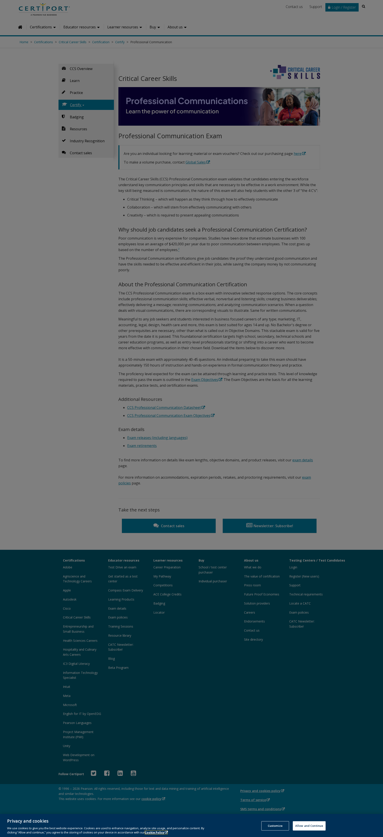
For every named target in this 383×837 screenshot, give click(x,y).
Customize (275, 826)
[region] (191, 825)
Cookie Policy (154, 832)
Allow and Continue (309, 826)
